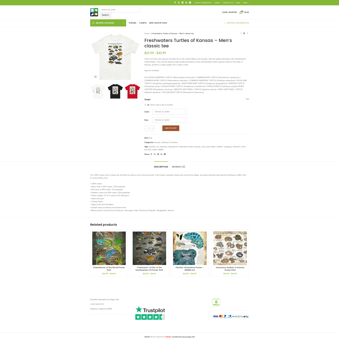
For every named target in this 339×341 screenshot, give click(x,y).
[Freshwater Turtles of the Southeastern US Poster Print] (149, 248)
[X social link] (178, 3)
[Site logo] (94, 12)
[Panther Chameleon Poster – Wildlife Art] (189, 248)
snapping (228, 147)
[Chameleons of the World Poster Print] (109, 248)
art (158, 147)
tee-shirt (147, 149)
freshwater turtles (186, 147)
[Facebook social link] (175, 3)
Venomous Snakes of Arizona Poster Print (230, 268)
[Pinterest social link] (182, 3)
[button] (93, 91)
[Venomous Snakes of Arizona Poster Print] (230, 248)
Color (146, 112)
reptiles (220, 147)
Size (146, 120)
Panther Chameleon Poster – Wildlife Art (190, 268)
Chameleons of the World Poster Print (109, 268)
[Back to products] (244, 33)
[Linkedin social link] (186, 3)
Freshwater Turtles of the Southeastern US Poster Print (149, 268)
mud (203, 147)
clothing (163, 147)
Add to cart (171, 128)
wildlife (160, 149)
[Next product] (247, 33)
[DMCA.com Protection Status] (216, 302)
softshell (236, 147)
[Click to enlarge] (95, 76)
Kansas (157, 142)
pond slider (211, 147)
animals (152, 147)
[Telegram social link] (190, 3)
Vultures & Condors (170, 142)
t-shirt (243, 147)
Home (146, 33)
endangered (172, 147)
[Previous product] (241, 33)
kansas (197, 147)
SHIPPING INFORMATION (238, 23)
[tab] (161, 165)
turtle (154, 149)
